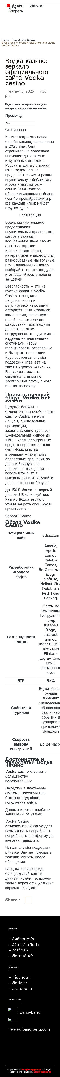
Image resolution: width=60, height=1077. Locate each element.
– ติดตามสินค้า (20, 956)
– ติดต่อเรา (17, 983)
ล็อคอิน (18, 6)
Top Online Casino (24, 40)
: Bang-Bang (28, 1012)
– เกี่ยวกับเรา (19, 977)
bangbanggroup (31, 1070)
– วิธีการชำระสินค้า (23, 945)
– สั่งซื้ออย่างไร (21, 939)
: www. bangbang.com (29, 1029)
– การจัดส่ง (18, 950)
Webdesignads (42, 1072)
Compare (15, 11)
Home (5, 40)
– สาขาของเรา (20, 989)
